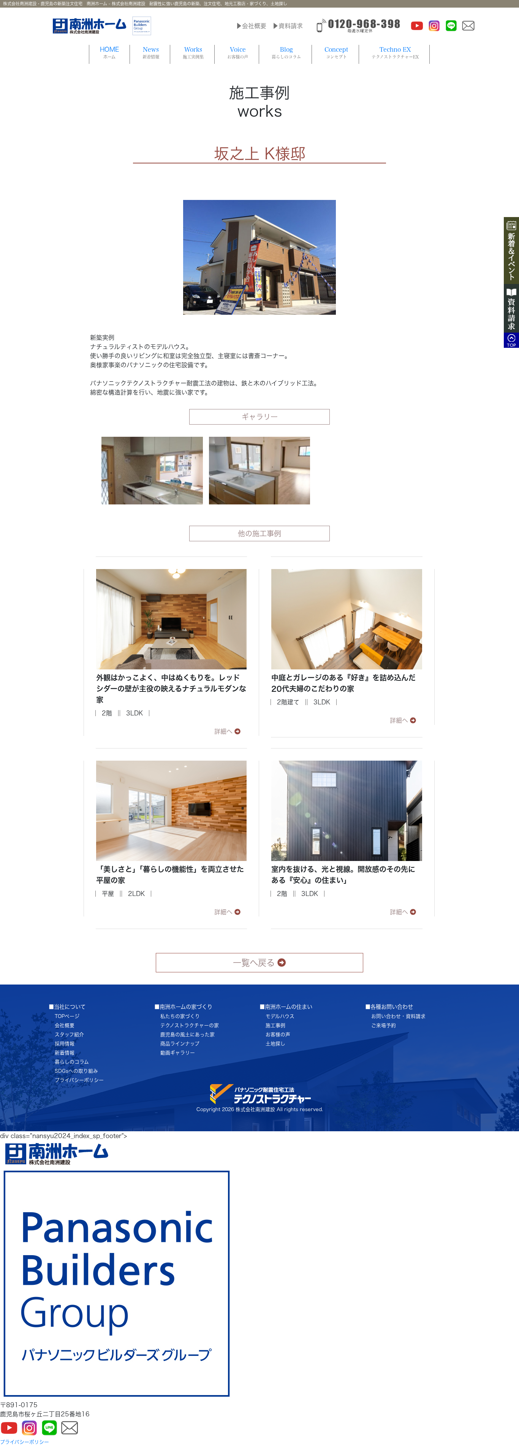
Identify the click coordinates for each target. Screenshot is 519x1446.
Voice (237, 52)
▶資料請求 (287, 26)
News (150, 52)
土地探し (275, 1043)
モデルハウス (280, 1016)
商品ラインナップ (179, 1043)
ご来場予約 (383, 1025)
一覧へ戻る (254, 962)
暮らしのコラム (72, 1061)
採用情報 (64, 1043)
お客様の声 (278, 1034)
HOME (109, 52)
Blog (286, 52)
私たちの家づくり (180, 1016)
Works (193, 52)
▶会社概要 (251, 26)
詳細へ (223, 731)
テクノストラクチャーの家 (189, 1025)
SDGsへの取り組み (76, 1071)
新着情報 (64, 1052)
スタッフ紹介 (69, 1034)
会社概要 (64, 1025)
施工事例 (275, 1025)
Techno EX (395, 52)
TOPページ (67, 1016)
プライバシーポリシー (79, 1080)
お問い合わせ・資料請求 (398, 1016)
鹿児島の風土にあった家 (187, 1034)
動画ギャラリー (177, 1052)
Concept (336, 52)
